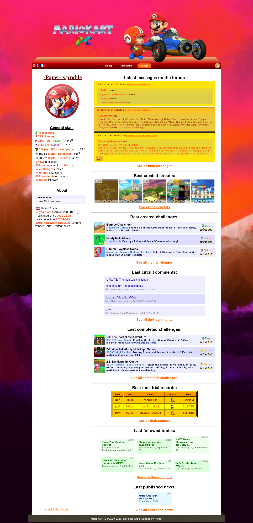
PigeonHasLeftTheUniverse (113, 94)
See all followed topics (154, 477)
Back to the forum (57, 509)
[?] (63, 140)
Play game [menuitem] (126, 65)
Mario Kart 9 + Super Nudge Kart (141, 135)
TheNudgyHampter (109, 141)
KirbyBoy (103, 90)
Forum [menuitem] (144, 65)
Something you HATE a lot (137, 84)
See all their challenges (154, 262)
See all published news (154, 510)
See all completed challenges (154, 378)
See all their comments (154, 319)
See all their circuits (154, 207)
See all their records (154, 421)
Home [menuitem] (108, 65)
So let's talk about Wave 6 (137, 110)
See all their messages (154, 166)
